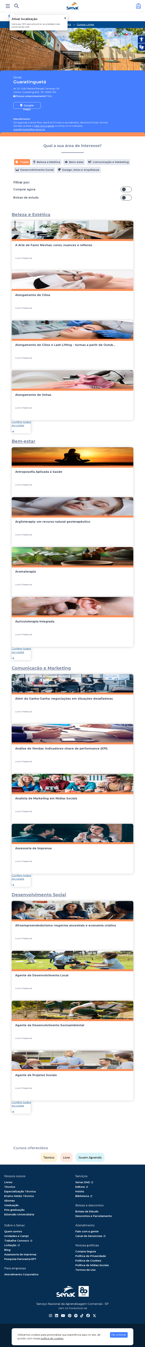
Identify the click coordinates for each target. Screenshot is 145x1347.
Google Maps (28, 106)
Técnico (48, 1157)
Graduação (11, 1205)
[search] (16, 6)
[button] (7, 6)
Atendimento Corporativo (21, 1274)
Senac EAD (82, 1182)
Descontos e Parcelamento (93, 1216)
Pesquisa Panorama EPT (20, 1259)
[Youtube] (63, 1316)
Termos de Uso (85, 1269)
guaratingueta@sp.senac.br (29, 129)
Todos (24, 162)
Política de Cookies (88, 1260)
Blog (7, 1249)
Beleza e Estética (48, 162)
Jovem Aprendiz (90, 1157)
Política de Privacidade (90, 1256)
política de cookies (52, 1338)
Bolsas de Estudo (86, 1211)
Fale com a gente (44, 125)
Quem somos (13, 1231)
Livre (66, 1157)
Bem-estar (76, 162)
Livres (8, 1182)
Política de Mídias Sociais (92, 1265)
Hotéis (79, 1191)
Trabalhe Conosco (16, 1240)
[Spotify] (75, 1316)
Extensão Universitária (19, 1214)
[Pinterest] (69, 1316)
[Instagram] (50, 1316)
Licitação (10, 1245)
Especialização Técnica (20, 1191)
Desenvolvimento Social (37, 169)
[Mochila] (138, 6)
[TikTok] (81, 1316)
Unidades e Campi (16, 1236)
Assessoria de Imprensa (20, 1254)
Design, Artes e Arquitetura (80, 169)
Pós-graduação (14, 1209)
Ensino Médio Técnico (19, 1196)
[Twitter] (94, 1316)
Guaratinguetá (29, 81)
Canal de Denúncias (88, 1236)
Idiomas (9, 1200)
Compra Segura (85, 1251)
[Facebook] (88, 1316)
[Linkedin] (56, 1316)
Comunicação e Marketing (111, 162)
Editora (80, 1186)
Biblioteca (82, 1196)
